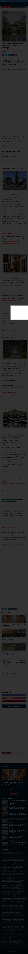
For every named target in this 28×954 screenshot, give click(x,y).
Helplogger (23, 319)
